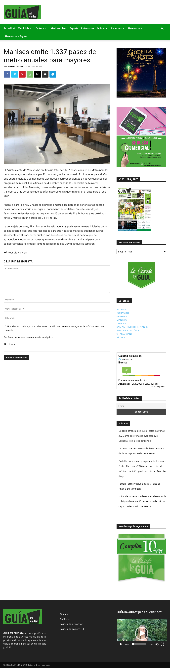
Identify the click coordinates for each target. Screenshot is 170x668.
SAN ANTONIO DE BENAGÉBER (133, 327)
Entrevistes (87, 28)
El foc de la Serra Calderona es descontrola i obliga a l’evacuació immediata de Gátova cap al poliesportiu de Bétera (142, 501)
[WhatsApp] (30, 74)
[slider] (139, 644)
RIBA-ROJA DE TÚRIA (128, 330)
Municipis (23, 28)
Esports (74, 28)
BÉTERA (121, 337)
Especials (116, 28)
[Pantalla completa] (162, 644)
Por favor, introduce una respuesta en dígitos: (28, 337)
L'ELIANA (121, 323)
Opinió (101, 28)
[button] (162, 28)
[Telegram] (52, 74)
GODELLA (122, 316)
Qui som (64, 614)
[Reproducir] (121, 644)
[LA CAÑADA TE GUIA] (141, 275)
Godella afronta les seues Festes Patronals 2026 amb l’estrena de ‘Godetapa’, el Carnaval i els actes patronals (142, 435)
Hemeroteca (135, 28)
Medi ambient (59, 28)
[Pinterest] (22, 74)
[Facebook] (7, 74)
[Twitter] (14, 74)
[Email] (37, 74)
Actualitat (9, 28)
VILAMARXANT (124, 333)
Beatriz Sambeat (15, 66)
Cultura (40, 28)
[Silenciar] (157, 644)
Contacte (65, 619)
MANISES (122, 320)
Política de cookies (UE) (72, 629)
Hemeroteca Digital (16, 36)
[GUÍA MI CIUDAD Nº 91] (135, 231)
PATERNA (122, 309)
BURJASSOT (123, 313)
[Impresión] (45, 74)
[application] (142, 633)
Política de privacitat (71, 624)
